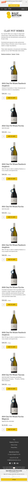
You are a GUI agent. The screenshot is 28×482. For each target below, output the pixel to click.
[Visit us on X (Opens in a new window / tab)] (12, 464)
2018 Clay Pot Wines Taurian (13, 375)
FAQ (14, 439)
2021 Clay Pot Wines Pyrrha (13, 206)
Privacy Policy (14, 447)
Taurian (13, 54)
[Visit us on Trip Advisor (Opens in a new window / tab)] (17, 464)
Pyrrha (17, 54)
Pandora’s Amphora (6, 54)
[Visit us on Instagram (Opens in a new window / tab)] (14, 464)
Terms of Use (14, 445)
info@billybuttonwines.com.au (14, 460)
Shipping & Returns (14, 442)
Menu (23, 9)
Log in (5, 9)
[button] (14, 3)
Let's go (14, 479)
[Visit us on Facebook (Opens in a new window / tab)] (10, 464)
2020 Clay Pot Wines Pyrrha (13, 287)
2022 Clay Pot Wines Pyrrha (13, 126)
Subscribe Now (14, 5)
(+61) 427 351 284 (14, 457)
